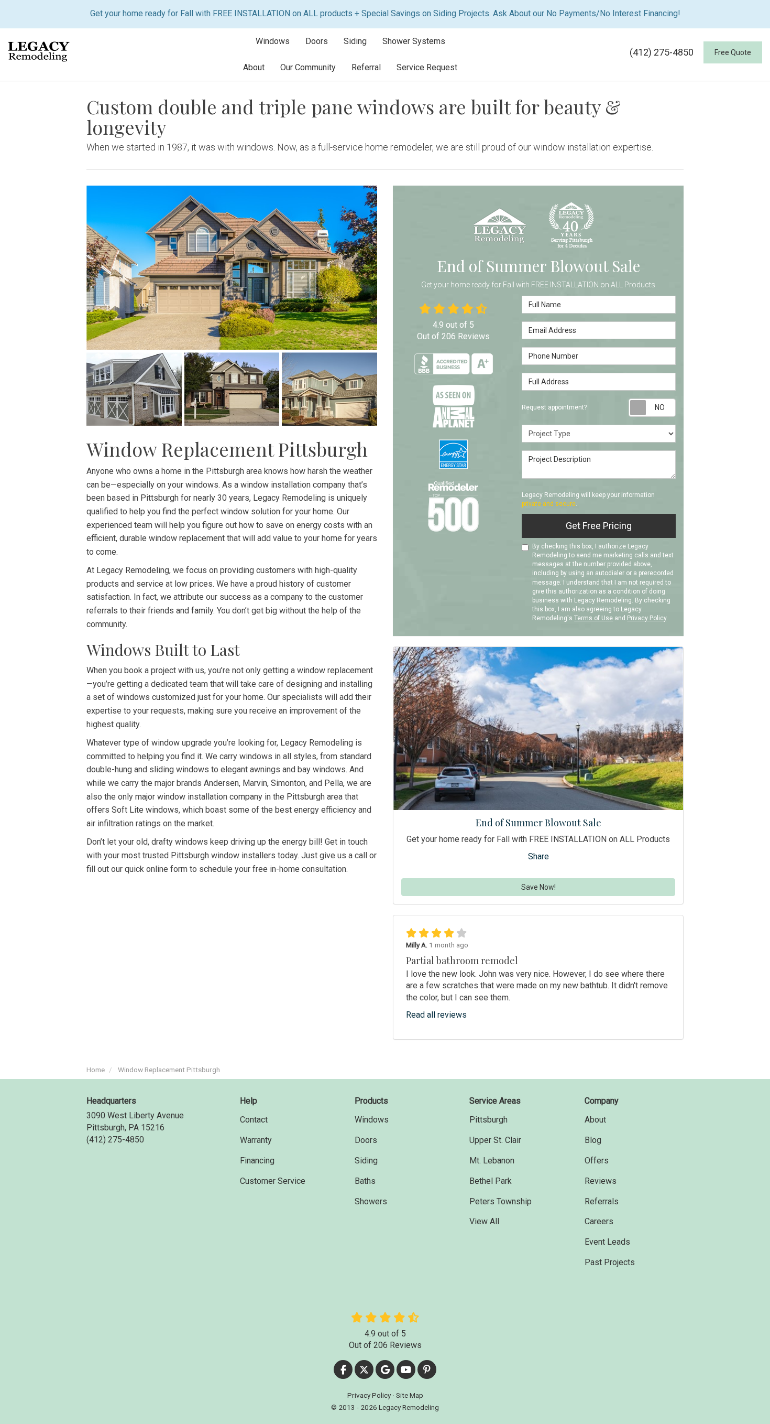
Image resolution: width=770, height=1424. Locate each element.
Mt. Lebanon (491, 1161)
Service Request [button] (427, 67)
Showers (371, 1201)
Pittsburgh (488, 1120)
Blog (593, 1140)
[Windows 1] (134, 389)
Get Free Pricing (599, 525)
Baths (365, 1181)
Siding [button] (355, 41)
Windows (372, 1120)
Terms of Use (593, 618)
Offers (597, 1161)
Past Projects (610, 1262)
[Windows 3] (231, 267)
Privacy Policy (646, 618)
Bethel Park (490, 1181)
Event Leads (607, 1242)
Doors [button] (316, 41)
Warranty (256, 1140)
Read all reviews (436, 1015)
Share (538, 856)
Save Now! (538, 887)
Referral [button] (366, 67)
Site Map (409, 1395)
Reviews (601, 1181)
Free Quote (732, 52)
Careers (599, 1221)
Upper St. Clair (495, 1140)
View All (484, 1221)
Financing (257, 1161)
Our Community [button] (308, 67)
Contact (254, 1120)
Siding (366, 1161)
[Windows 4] (329, 389)
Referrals (602, 1201)
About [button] (254, 67)
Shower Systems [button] (413, 41)
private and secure (549, 504)
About (595, 1120)
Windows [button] (273, 41)
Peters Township (500, 1201)
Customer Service (272, 1181)
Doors (366, 1140)
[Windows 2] (232, 389)
